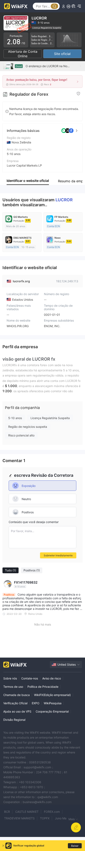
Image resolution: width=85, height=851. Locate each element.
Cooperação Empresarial (52, 711)
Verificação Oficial (15, 703)
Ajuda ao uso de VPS (17, 711)
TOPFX (45, 818)
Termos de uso (13, 686)
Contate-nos (29, 678)
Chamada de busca (16, 695)
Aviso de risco (51, 678)
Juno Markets (64, 818)
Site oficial (62, 54)
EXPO (35, 703)
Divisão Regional (14, 719)
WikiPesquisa (52, 703)
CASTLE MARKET (27, 811)
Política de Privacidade (42, 686)
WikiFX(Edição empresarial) (52, 695)
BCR (7, 811)
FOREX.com (52, 811)
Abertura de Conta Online (22, 53)
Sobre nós (10, 678)
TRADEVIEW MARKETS (19, 818)
